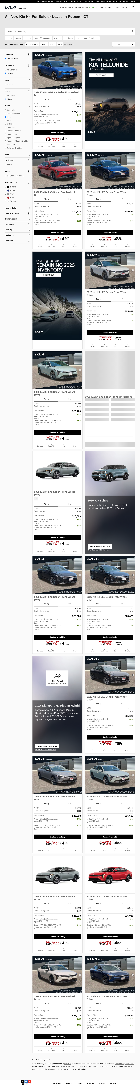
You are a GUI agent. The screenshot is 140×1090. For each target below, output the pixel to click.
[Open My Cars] (132, 7)
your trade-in (129, 1066)
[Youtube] (29, 1081)
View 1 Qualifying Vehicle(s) (47, 746)
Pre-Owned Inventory (80, 7)
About (80, 1083)
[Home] (10, 7)
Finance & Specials (105, 7)
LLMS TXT (112, 1083)
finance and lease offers (65, 1066)
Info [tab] (69, 99)
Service (117, 7)
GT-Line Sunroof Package (87, 38)
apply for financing (100, 1066)
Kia (51, 44)
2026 (9, 38)
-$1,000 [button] (78, 121)
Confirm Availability (57, 133)
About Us (125, 7)
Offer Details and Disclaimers (98, 550)
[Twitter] (22, 1081)
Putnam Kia (31, 44)
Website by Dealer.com (26, 1084)
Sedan (27, 38)
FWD (57, 38)
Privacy (90, 1083)
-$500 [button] (79, 115)
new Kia (67, 1064)
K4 (59, 44)
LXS (18, 38)
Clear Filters (69, 44)
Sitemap (101, 1083)
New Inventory (65, 7)
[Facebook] (26, 1081)
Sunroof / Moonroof (42, 38)
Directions (57, 1083)
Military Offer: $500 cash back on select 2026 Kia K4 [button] (46, 116)
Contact (69, 1083)
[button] (57, 498)
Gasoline (68, 38)
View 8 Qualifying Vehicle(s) (100, 547)
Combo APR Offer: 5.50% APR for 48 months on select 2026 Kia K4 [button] (47, 122)
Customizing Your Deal (124, 1064)
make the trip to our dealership (48, 1069)
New (43, 44)
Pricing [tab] (46, 99)
